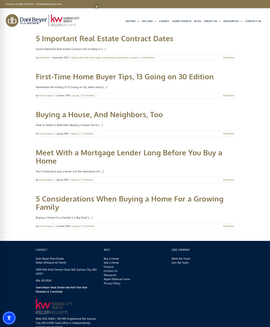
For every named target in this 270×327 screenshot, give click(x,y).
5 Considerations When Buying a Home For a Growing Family (130, 202)
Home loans (122, 57)
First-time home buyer (90, 57)
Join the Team (180, 262)
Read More (228, 57)
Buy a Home (111, 258)
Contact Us (110, 271)
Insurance (134, 57)
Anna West (44, 57)
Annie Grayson (46, 95)
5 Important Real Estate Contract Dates (104, 38)
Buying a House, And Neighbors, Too (99, 114)
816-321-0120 (43, 280)
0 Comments (148, 57)
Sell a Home (111, 262)
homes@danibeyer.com (49, 4)
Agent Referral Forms (117, 279)
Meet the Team (181, 258)
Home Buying (108, 57)
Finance (109, 267)
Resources (110, 275)
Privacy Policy (112, 283)
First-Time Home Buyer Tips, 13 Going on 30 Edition (125, 76)
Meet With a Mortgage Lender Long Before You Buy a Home (129, 156)
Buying (74, 57)
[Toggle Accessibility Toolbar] (9, 318)
